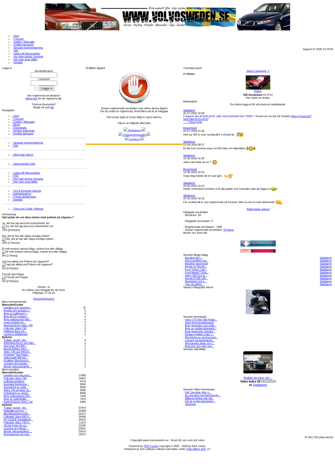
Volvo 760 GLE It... (196, 275)
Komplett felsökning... (16, 384)
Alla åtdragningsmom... (16, 413)
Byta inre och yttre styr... (199, 346)
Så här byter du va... (16, 425)
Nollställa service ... (15, 410)
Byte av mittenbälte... (16, 398)
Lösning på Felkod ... (16, 428)
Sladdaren (189, 110)
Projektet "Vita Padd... (16, 354)
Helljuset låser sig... (15, 331)
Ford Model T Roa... (197, 272)
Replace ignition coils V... (199, 334)
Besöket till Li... (194, 257)
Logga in (134, 139)
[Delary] (258, 88)
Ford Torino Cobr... (196, 269)
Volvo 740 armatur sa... (17, 390)
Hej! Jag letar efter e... (198, 392)
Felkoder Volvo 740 (15, 328)
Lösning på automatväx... (200, 340)
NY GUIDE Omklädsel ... (18, 419)
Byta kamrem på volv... (17, 434)
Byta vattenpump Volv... (17, 319)
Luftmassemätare (14, 381)
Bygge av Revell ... (196, 266)
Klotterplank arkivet (258, 209)
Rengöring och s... (196, 281)
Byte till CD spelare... (16, 316)
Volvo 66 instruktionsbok (199, 322)
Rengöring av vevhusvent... (201, 337)
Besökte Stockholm (196, 263)
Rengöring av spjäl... (16, 387)
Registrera (135, 130)
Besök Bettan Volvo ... (17, 348)
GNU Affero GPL (196, 449)
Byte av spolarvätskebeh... (201, 328)
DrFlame (228, 229)
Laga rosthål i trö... (15, 322)
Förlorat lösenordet (134, 134)
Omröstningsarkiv (43, 298)
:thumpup (190, 404)
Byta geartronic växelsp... (200, 331)
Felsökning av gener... (17, 393)
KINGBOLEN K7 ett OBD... (20, 342)
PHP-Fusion (151, 446)
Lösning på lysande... (16, 363)
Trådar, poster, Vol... (15, 340)
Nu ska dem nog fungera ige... (203, 395)
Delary (258, 91)
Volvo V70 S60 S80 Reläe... (201, 319)
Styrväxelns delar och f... (200, 343)
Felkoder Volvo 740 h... (17, 422)
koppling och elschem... (18, 307)
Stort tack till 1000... (15, 345)
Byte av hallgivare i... (16, 313)
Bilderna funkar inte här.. (199, 398)
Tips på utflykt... (194, 284)
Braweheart (190, 127)
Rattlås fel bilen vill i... (258, 378)
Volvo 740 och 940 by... (17, 351)
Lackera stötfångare (16, 334)
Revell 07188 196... (196, 278)
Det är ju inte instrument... (200, 401)
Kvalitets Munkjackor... (17, 360)
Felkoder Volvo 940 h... (17, 416)
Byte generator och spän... (201, 325)
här (52, 107)
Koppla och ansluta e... (17, 310)
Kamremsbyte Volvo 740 (18, 325)
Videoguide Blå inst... (16, 357)
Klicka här (31, 98)
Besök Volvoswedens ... (18, 366)
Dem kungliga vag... (196, 260)
